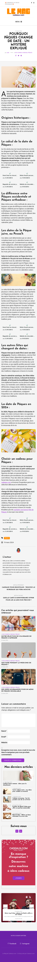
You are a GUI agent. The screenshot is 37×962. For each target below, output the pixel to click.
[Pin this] (21, 55)
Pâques (30, 52)
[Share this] (15, 55)
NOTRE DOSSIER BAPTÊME (18, 935)
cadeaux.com (6, 482)
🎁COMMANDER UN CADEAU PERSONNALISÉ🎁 (12, 3)
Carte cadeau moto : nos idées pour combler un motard (22, 790)
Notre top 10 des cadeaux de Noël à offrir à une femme (18, 914)
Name (3, 731)
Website (4, 742)
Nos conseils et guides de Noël (22, 916)
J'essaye (18, 878)
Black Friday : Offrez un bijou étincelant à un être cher (21, 815)
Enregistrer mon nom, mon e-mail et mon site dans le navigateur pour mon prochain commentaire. (18, 752)
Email (3, 737)
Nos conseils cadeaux (21, 52)
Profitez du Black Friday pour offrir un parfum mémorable (21, 807)
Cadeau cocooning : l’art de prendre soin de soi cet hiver (21, 799)
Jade (8, 52)
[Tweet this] (18, 55)
